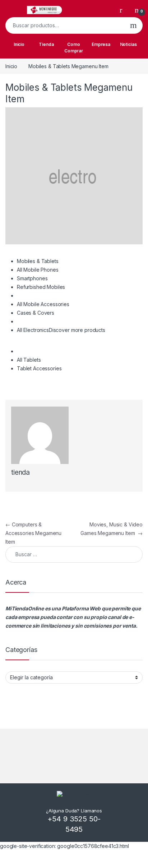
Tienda (46, 44)
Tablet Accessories (39, 368)
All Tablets (29, 360)
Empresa (101, 44)
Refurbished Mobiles (41, 287)
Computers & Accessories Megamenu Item (33, 533)
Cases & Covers (35, 313)
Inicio (19, 44)
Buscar (133, 25)
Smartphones (32, 278)
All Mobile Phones (38, 270)
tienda (20, 472)
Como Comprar (73, 47)
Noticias (128, 44)
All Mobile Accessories (43, 304)
